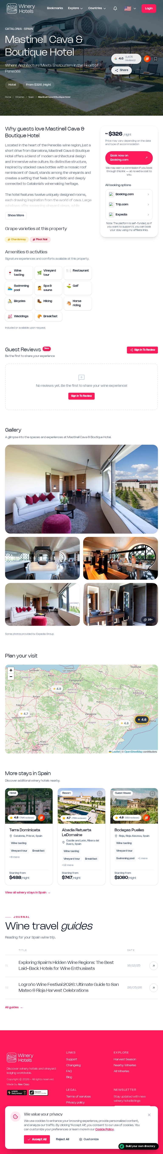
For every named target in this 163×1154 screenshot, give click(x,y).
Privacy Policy (136, 626)
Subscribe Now (117, 617)
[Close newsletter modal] (146, 525)
